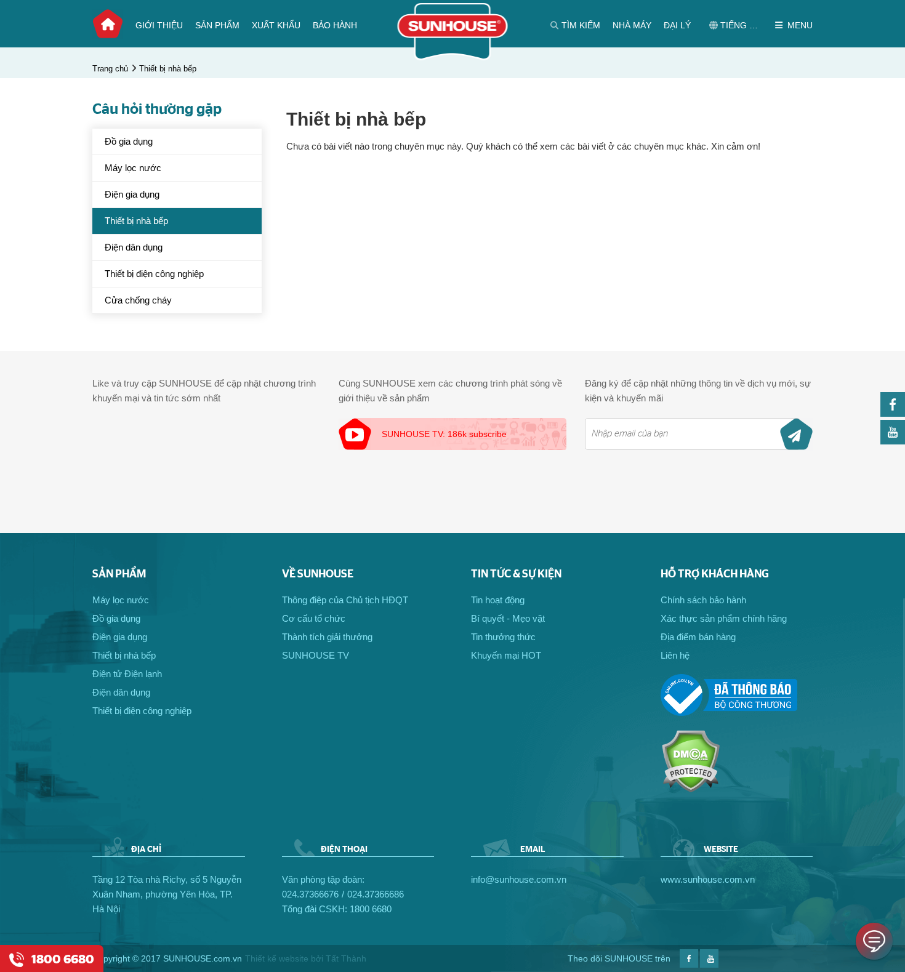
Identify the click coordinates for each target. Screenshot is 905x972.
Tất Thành (346, 958)
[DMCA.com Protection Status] (690, 789)
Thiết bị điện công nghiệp (154, 273)
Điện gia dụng (132, 194)
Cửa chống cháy (138, 300)
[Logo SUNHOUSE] (453, 57)
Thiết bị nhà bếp (167, 68)
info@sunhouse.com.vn (518, 879)
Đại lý (677, 25)
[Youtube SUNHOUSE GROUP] (892, 441)
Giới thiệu (159, 25)
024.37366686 (375, 894)
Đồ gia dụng (129, 141)
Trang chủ (107, 24)
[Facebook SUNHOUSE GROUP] (892, 413)
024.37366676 (310, 894)
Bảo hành (335, 25)
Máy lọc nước (133, 168)
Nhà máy (632, 25)
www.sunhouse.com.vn (708, 879)
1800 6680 (371, 909)
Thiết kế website (276, 958)
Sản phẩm (217, 25)
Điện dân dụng (134, 247)
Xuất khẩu (276, 25)
